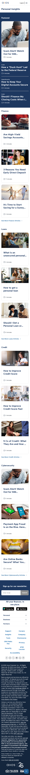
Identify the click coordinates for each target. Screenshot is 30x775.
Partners (6, 624)
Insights (8, 634)
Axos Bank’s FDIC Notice (9, 699)
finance (4, 111)
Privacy (22, 642)
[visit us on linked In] (20, 658)
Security (8, 648)
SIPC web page (18, 733)
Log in (22, 3)
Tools (8, 638)
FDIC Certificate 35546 (19, 688)
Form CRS (15, 711)
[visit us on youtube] (16, 658)
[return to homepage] (5, 3)
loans (4, 229)
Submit (24, 593)
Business (6, 619)
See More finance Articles (10, 221)
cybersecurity (7, 465)
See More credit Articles (10, 457)
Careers (22, 631)
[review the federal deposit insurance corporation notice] (22, 771)
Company (21, 634)
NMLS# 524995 (14, 760)
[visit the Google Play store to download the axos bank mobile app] (8, 609)
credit (4, 347)
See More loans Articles (10, 339)
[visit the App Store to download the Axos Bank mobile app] (21, 609)
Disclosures (21, 638)
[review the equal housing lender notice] (12, 771)
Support (8, 631)
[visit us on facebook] (6, 658)
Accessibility (15, 653)
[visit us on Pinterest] (23, 658)
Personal (6, 615)
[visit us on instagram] (10, 658)
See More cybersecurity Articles (13, 575)
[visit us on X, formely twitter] (13, 658)
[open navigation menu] (26, 3)
